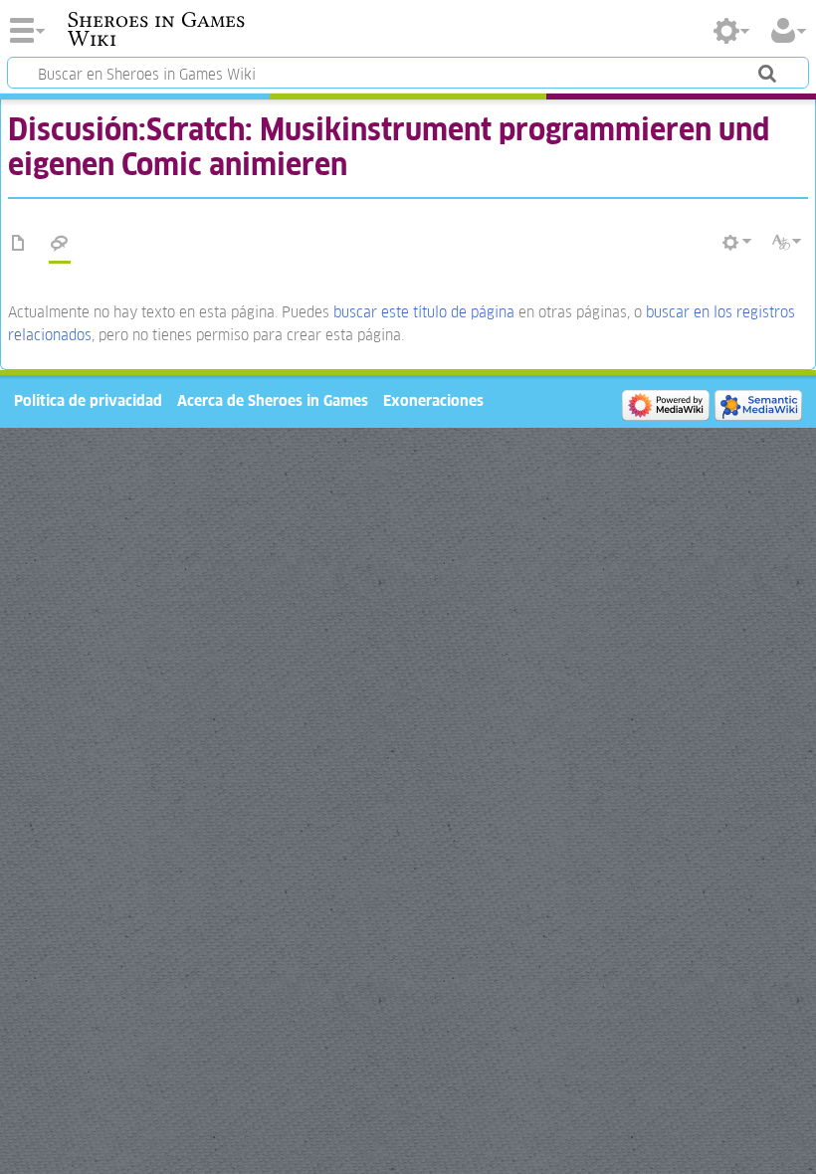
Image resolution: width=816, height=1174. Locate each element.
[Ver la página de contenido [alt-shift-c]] (19, 244)
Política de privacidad (88, 400)
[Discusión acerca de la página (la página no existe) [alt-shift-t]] (60, 244)
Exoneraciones (433, 400)
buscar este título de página (423, 311)
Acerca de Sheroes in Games (272, 400)
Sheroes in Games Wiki (156, 29)
